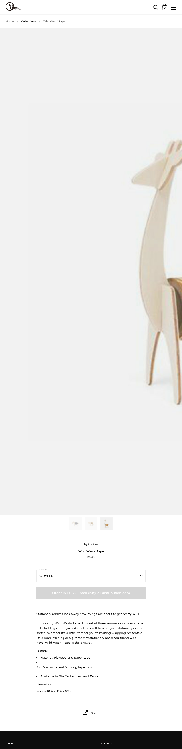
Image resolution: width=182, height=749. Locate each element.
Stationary (43, 614)
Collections (28, 21)
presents (133, 633)
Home (10, 21)
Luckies (93, 544)
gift (74, 638)
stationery (125, 628)
